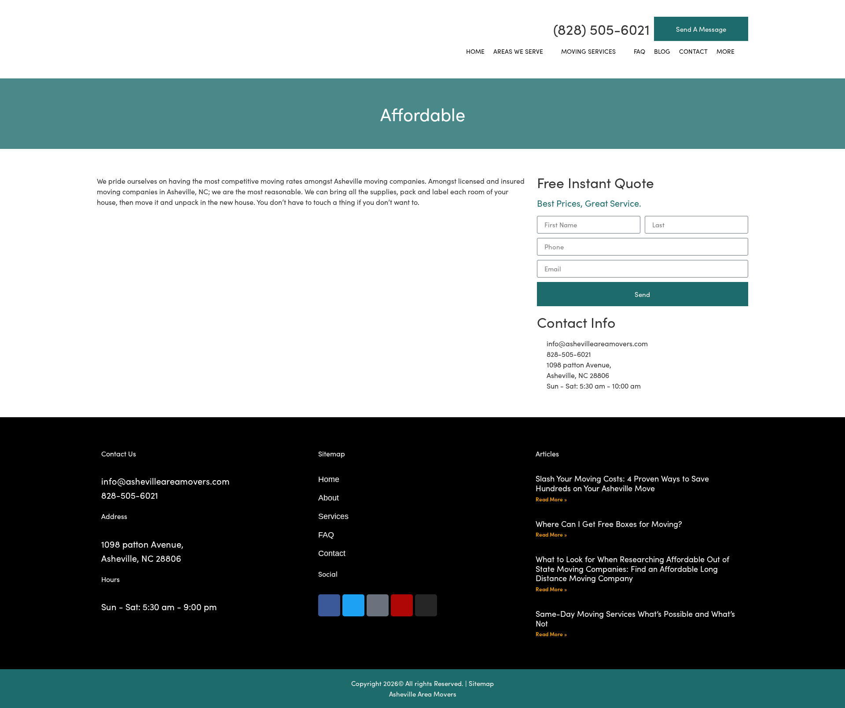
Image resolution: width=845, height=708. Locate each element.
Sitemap (481, 683)
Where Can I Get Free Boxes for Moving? (609, 523)
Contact (693, 51)
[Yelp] (402, 605)
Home (475, 51)
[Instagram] (426, 605)
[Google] (378, 605)
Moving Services (588, 51)
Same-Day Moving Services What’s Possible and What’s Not (635, 618)
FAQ (639, 51)
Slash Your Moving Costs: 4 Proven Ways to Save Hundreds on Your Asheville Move (622, 483)
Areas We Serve (518, 51)
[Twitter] (353, 605)
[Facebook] (329, 605)
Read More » (551, 499)
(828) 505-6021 (601, 29)
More (725, 51)
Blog (662, 51)
